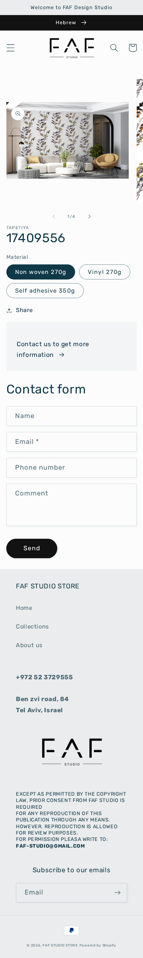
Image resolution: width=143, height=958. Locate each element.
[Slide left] (53, 217)
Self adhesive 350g (45, 290)
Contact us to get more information (53, 349)
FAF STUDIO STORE (60, 945)
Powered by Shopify (97, 945)
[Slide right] (89, 217)
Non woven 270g (41, 272)
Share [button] (24, 310)
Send (31, 548)
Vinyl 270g (105, 272)
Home (24, 607)
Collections (32, 626)
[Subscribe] (117, 892)
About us (29, 645)
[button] (10, 48)
